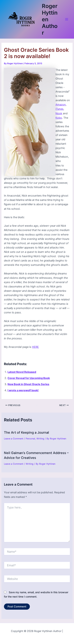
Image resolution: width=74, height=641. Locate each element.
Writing (40, 438)
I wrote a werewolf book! (23, 390)
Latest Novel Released (22, 372)
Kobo (59, 117)
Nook (59, 113)
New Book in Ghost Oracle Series (28, 384)
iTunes (59, 109)
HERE (35, 347)
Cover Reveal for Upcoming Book (29, 378)
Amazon (61, 104)
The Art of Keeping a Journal (26, 432)
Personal (30, 438)
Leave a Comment (13, 438)
